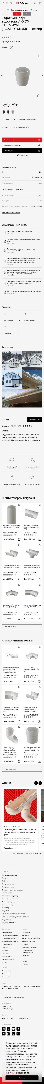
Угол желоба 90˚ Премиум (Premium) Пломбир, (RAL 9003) (31, 669)
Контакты (25, 935)
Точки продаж (8, 151)
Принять (22, 1078)
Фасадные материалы (9, 875)
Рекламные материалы (10, 941)
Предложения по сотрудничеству (28, 951)
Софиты (5, 881)
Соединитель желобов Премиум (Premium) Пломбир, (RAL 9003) (30, 709)
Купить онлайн (9, 140)
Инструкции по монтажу (10, 935)
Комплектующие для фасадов (12, 890)
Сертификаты (7, 944)
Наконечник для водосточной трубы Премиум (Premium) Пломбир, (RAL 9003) (9, 749)
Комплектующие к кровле (10, 902)
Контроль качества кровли (31, 938)
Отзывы (25, 961)
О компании (26, 932)
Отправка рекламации (29, 947)
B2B (23, 958)
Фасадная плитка (8, 887)
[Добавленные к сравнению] (7, 3)
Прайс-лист (6, 977)
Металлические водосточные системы (15, 917)
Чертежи (5, 950)
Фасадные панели (8, 884)
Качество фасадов (28, 941)
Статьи (4, 962)
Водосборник (6, 920)
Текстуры (5, 953)
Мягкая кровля (7, 893)
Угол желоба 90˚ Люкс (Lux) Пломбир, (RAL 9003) (11, 606)
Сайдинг (5, 878)
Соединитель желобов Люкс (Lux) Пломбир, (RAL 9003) (11, 566)
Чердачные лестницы (9, 923)
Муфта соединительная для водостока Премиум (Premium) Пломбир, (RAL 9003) (32, 749)
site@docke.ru (23, 1018)
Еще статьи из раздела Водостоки (26, 853)
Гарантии (5, 947)
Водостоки (5, 911)
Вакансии (25, 955)
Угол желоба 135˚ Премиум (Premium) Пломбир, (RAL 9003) (11, 709)
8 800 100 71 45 (7, 1018)
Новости (25, 964)
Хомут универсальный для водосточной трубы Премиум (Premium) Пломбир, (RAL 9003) (11, 670)
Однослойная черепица (10, 896)
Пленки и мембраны (9, 905)
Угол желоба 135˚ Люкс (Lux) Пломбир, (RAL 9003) (32, 606)
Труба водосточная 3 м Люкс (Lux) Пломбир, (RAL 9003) (11, 526)
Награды (25, 944)
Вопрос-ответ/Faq (8, 959)
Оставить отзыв (34, 419)
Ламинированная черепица (11, 899)
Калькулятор (6, 974)
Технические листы (8, 938)
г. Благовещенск (18, 997)
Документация (7, 932)
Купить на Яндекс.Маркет (13, 145)
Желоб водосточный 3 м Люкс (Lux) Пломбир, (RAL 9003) (31, 527)
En (35, 3)
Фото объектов (7, 956)
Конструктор (6, 971)
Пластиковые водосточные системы (14, 914)
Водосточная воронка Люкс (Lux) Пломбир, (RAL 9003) (32, 566)
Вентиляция (6, 908)
